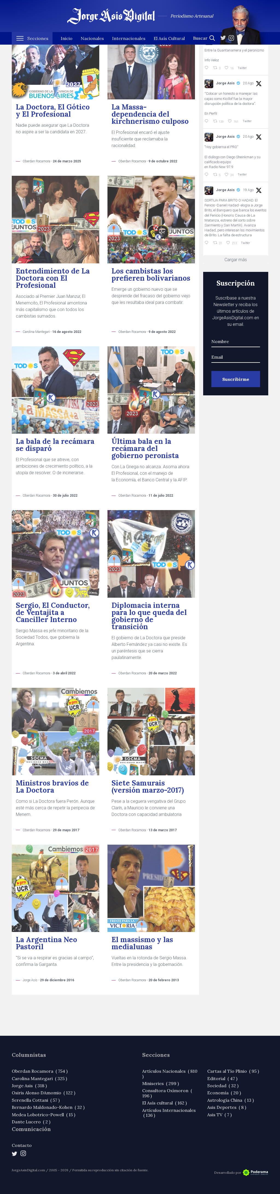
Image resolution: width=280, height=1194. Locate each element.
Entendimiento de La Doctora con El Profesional (53, 278)
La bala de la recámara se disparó (55, 445)
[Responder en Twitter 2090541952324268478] (207, 121)
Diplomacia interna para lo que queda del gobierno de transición (149, 616)
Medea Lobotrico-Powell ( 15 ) (43, 1114)
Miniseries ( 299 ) (160, 1083)
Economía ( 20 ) (224, 1092)
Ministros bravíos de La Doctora (52, 786)
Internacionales (128, 38)
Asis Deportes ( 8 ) (226, 1107)
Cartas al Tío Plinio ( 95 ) (233, 1071)
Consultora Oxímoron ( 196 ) (167, 1093)
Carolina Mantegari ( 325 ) (39, 1078)
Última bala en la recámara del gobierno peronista (145, 448)
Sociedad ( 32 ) (222, 1085)
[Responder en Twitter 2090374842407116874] (207, 175)
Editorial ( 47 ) (222, 1078)
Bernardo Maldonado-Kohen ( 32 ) (48, 1107)
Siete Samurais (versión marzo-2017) (148, 786)
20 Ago (248, 83)
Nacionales (92, 38)
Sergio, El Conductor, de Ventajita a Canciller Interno (53, 612)
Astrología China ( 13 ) (230, 1100)
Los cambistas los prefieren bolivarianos (151, 274)
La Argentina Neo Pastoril (46, 943)
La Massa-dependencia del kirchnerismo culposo (150, 114)
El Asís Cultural (169, 38)
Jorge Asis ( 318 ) (29, 1085)
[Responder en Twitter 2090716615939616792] (207, 68)
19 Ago (248, 190)
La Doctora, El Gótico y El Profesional (53, 110)
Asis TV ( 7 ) (219, 1114)
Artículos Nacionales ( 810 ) (169, 1073)
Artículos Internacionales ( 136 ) (169, 1112)
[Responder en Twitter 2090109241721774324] (207, 243)
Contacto (22, 1145)
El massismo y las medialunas (142, 943)
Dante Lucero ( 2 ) (31, 1121)
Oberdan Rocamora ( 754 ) (40, 1071)
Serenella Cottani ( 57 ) (36, 1100)
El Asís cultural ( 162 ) (164, 1103)
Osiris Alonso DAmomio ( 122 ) (43, 1092)
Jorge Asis (225, 83)
